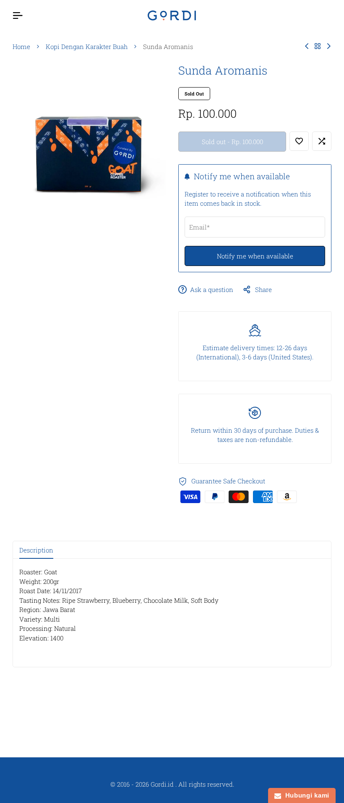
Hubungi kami (305, 795)
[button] (299, 141)
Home (21, 46)
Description (36, 550)
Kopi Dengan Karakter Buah (87, 46)
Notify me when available (255, 256)
